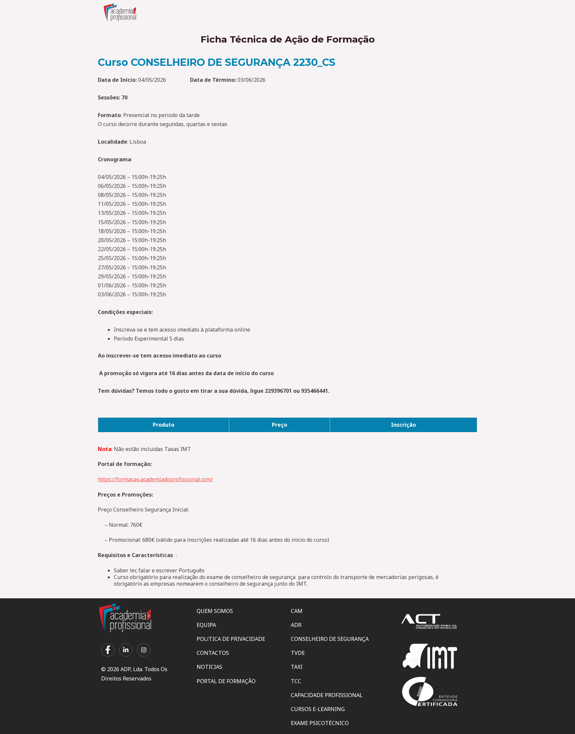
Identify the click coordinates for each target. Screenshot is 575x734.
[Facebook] (107, 650)
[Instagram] (143, 650)
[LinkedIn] (125, 650)
